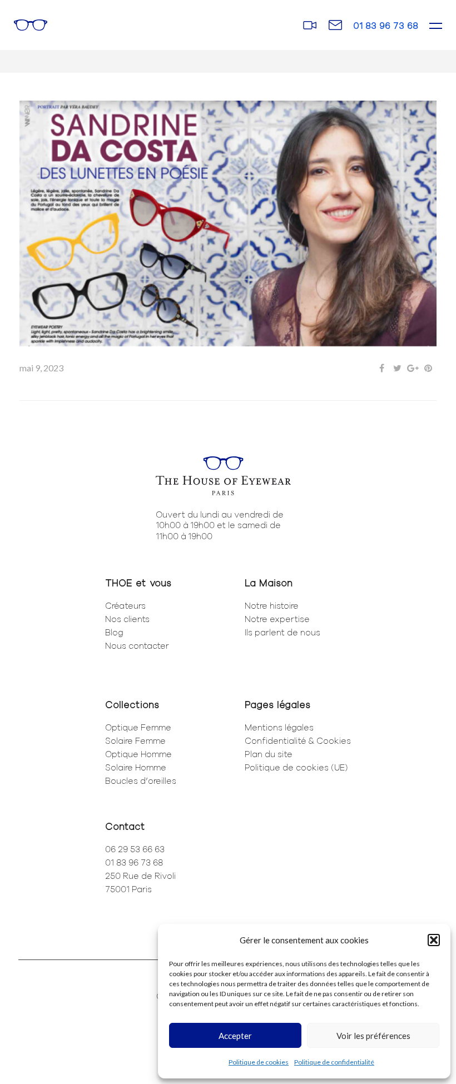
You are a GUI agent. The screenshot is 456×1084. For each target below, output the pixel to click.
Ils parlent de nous (282, 632)
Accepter (235, 1036)
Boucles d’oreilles (140, 780)
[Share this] (381, 368)
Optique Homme (138, 754)
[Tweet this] (397, 368)
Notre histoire (272, 605)
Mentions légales (279, 727)
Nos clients (127, 619)
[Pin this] (428, 368)
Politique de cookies (259, 1062)
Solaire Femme (135, 740)
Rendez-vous (310, 25)
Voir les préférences (373, 1036)
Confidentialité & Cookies (298, 740)
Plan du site (269, 754)
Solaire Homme (135, 767)
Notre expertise (277, 619)
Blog (114, 632)
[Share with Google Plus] (412, 368)
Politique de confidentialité (334, 1062)
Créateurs (125, 605)
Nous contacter (137, 645)
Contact (335, 24)
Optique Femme (138, 727)
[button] (433, 940)
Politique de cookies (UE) (296, 767)
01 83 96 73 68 (385, 25)
